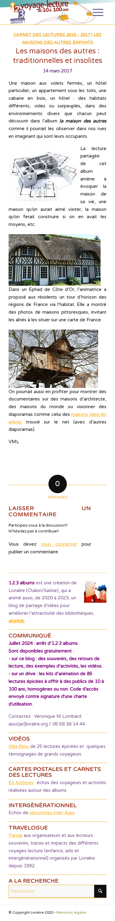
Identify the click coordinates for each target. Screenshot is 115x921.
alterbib (17, 621)
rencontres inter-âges (51, 812)
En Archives (21, 782)
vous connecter (59, 544)
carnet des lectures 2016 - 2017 (51, 34)
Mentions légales (71, 913)
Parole (15, 835)
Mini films (19, 746)
